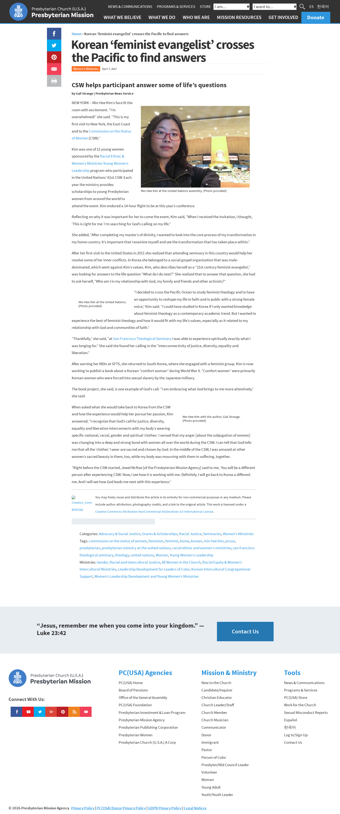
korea (184, 540)
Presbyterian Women (135, 734)
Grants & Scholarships (159, 533)
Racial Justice (190, 533)
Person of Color (213, 757)
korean (196, 540)
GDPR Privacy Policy (165, 808)
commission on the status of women (118, 540)
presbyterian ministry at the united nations (136, 547)
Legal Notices (195, 808)
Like (51, 31)
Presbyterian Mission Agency (142, 719)
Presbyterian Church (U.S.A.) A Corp (147, 742)
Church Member (214, 712)
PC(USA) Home (131, 682)
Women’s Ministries (86, 69)
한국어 (323, 6)
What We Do (161, 17)
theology (122, 555)
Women (162, 555)
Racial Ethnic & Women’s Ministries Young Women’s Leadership (100, 163)
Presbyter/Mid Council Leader (225, 764)
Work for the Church (300, 704)
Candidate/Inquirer (216, 690)
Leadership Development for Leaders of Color (154, 569)
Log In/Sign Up (296, 734)
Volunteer (209, 772)
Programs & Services (176, 6)
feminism (156, 540)
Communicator (213, 727)
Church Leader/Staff (217, 704)
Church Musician (214, 719)
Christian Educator (216, 697)
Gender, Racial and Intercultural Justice (128, 562)
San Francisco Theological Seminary (142, 338)
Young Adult (211, 787)
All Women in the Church (181, 562)
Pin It (52, 54)
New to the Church (216, 682)
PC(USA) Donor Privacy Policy (121, 808)
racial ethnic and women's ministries (201, 547)
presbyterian (90, 547)
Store (205, 6)
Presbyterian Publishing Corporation (148, 727)
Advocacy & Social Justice (119, 533)
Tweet (53, 43)
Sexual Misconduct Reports (306, 712)
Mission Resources (239, 17)
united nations (142, 555)
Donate (315, 17)
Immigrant (210, 742)
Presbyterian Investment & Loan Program (152, 712)
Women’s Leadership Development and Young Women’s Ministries (146, 576)
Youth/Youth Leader (217, 794)
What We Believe (122, 17)
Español (290, 719)
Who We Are (196, 17)
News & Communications (130, 6)
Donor (206, 734)
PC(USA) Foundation (135, 704)
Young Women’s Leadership (191, 555)
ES (311, 6)
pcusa (230, 540)
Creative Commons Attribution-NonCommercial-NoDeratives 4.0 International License (154, 512)
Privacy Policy (82, 808)
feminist (171, 540)
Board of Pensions (133, 690)
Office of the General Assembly (143, 697)
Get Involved (283, 17)
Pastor (206, 749)
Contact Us (245, 631)
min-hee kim (214, 540)
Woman (207, 779)
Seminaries (212, 533)
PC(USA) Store (295, 697)
